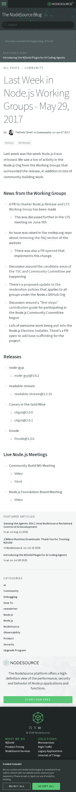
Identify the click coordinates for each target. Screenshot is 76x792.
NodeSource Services (17, 751)
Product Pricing (14, 747)
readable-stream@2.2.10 (33, 394)
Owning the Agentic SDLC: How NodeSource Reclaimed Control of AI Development (38, 525)
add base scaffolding (37, 335)
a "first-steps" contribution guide (33, 305)
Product (9, 638)
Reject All (17, 786)
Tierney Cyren (24, 132)
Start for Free (38, 700)
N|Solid (9, 743)
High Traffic (45, 747)
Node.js (9, 143)
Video (18, 473)
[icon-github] (30, 728)
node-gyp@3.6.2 (26, 375)
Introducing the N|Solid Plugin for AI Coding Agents (35, 555)
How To (8, 603)
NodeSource (14, 548)
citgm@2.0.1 (23, 420)
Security (9, 644)
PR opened (48, 250)
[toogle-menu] (4, 4)
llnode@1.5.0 (24, 438)
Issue (18, 481)
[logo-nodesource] (61, 3)
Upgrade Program (15, 650)
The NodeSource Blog (22, 14)
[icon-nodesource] (38, 718)
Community (34, 68)
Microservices (46, 743)
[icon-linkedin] (44, 728)
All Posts (12, 68)
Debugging (10, 597)
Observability (12, 632)
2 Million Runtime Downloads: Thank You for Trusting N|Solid (36, 541)
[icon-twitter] (35, 728)
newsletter (10, 609)
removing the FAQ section (38, 237)
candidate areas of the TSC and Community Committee (40, 269)
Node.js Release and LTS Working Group (39, 207)
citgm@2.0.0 (23, 412)
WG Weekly (24, 143)
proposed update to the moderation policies (35, 287)
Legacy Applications (50, 751)
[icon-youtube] (39, 728)
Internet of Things (49, 755)
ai (8, 532)
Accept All (46, 786)
